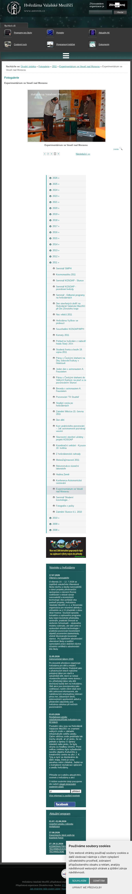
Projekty (60, 33)
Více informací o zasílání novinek (64, 795)
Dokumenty (104, 44)
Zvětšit (116, 149)
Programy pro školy (23, 33)
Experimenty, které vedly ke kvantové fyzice (62, 836)
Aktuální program (60, 813)
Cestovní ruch (20, 44)
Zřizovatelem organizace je (97, 5)
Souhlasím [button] (79, 880)
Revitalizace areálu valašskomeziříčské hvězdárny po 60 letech (65, 719)
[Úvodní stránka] (13, 8)
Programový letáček (65, 44)
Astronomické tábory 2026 (61, 659)
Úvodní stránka (28, 66)
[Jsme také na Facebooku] (64, 806)
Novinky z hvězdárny (62, 567)
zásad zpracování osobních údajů (62, 785)
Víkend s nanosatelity (59, 578)
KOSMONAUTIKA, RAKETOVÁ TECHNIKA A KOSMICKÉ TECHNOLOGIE (63, 849)
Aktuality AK (104, 33)
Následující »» (83, 154)
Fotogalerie (44, 66)
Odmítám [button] (99, 880)
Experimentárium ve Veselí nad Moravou (79, 66)
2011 (54, 66)
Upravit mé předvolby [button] (87, 887)
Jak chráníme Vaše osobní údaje (45, 889)
